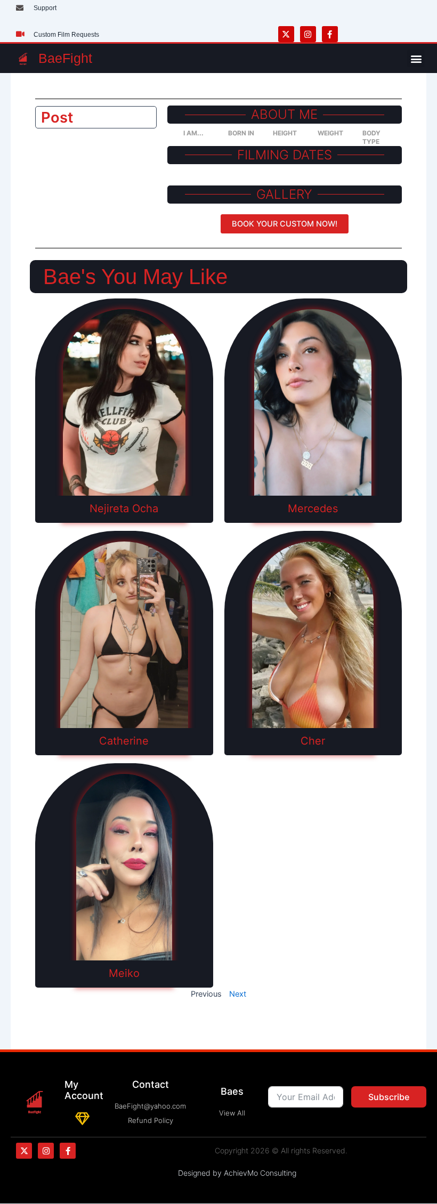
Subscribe (388, 1097)
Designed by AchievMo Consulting (237, 1172)
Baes (232, 1091)
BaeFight (65, 58)
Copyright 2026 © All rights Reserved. (281, 1150)
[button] (416, 58)
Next (237, 994)
